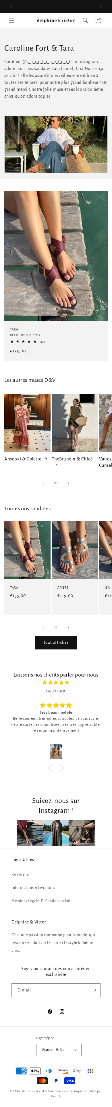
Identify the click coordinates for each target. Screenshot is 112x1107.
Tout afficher (56, 642)
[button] (11, 20)
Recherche (19, 875)
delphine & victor (35, 1091)
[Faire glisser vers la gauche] (43, 483)
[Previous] (25, 832)
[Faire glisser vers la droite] (68, 483)
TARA (14, 329)
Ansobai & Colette (22, 458)
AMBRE (62, 587)
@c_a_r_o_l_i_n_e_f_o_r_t (46, 61)
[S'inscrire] (94, 990)
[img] (56, 683)
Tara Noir (84, 68)
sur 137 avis (56, 690)
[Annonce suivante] (101, 6)
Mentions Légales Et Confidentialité (40, 901)
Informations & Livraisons (33, 888)
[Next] (86, 832)
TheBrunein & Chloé (72, 458)
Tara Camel (62, 68)
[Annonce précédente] (10, 6)
